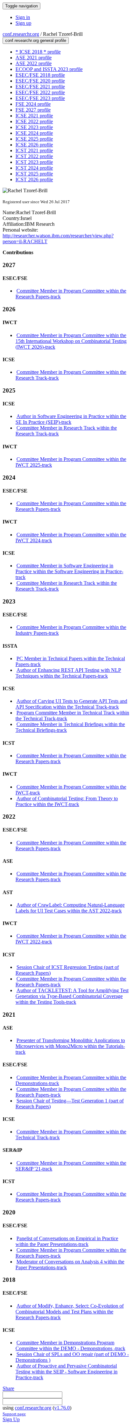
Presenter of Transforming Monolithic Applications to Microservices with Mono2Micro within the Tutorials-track (70, 1046)
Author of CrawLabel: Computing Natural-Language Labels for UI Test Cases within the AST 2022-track (70, 907)
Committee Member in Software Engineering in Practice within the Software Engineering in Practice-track (69, 571)
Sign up (23, 23)
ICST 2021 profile (34, 150)
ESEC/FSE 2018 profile (40, 75)
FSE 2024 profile (33, 104)
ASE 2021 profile (33, 57)
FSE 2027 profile (33, 110)
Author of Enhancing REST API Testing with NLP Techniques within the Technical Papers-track (68, 673)
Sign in (22, 17)
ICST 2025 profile (34, 173)
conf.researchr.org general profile (35, 40)
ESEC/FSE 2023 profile (40, 98)
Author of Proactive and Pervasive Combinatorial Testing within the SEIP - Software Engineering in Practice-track (66, 1371)
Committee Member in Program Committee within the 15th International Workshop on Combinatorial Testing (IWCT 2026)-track (71, 341)
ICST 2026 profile (34, 179)
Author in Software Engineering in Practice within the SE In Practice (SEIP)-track (70, 419)
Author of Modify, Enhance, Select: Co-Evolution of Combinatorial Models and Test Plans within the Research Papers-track (69, 1311)
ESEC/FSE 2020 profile (40, 81)
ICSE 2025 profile (34, 139)
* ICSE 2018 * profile (38, 52)
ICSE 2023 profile (34, 127)
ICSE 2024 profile (34, 133)
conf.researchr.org (21, 34)
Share (8, 1388)
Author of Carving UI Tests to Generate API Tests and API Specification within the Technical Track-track (71, 704)
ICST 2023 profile (34, 162)
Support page (14, 1413)
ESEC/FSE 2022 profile (40, 92)
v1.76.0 (62, 1407)
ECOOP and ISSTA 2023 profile (49, 69)
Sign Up (11, 1419)
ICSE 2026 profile (34, 144)
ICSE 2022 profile (34, 121)
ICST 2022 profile (34, 156)
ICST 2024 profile (34, 168)
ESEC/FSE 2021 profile (40, 86)
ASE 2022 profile (33, 63)
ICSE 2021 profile (34, 115)
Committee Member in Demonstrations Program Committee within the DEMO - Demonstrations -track (70, 1345)
